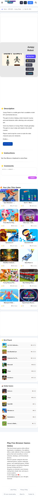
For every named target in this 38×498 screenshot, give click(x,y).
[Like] (21, 2)
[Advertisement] (19, 324)
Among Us (10, 467)
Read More (7, 144)
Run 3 (20, 467)
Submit (32, 177)
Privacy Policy (24, 489)
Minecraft (15, 467)
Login (30, 2)
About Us (22, 494)
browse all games (24, 465)
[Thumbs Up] (25, 2)
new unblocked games (18, 463)
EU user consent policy (10, 494)
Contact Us (31, 494)
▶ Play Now (30, 56)
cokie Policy (13, 489)
